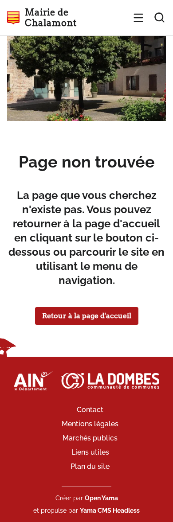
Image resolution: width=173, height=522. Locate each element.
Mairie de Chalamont (50, 17)
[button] (138, 18)
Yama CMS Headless (110, 510)
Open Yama (101, 498)
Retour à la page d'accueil (86, 316)
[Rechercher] (159, 18)
